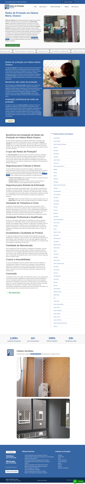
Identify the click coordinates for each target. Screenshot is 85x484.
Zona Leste (56, 163)
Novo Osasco (57, 222)
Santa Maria (56, 241)
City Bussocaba (57, 238)
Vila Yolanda (56, 200)
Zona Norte (56, 266)
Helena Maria (34, 37)
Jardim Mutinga (57, 141)
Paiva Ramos (57, 269)
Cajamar (60, 455)
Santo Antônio (57, 247)
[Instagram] (78, 2)
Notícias (67, 6)
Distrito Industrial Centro (59, 263)
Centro (8, 175)
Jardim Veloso (57, 260)
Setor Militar (56, 153)
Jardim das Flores (57, 320)
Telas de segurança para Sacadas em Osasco (36, 455)
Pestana (55, 326)
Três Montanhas (57, 276)
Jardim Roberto (57, 313)
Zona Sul (55, 210)
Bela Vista (56, 178)
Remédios (56, 182)
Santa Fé (56, 272)
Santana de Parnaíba (63, 468)
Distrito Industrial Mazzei (59, 166)
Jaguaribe (56, 257)
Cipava (55, 251)
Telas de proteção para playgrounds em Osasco (37, 460)
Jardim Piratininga (57, 310)
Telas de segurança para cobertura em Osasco (36, 464)
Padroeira (56, 225)
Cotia (59, 458)
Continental (56, 254)
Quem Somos (42, 6)
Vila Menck (56, 197)
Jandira (60, 464)
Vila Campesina (57, 194)
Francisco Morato (62, 460)
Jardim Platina (57, 160)
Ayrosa (55, 175)
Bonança (55, 285)
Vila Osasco (56, 204)
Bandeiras (56, 213)
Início (35, 6)
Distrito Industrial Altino (58, 304)
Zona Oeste (56, 279)
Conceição (56, 216)
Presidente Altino (57, 191)
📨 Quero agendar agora (13, 292)
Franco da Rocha (62, 461)
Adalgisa (55, 169)
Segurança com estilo (28, 51)
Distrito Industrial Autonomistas (60, 323)
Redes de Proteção (55, 6)
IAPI (54, 298)
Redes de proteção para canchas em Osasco (36, 472)
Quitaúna (56, 147)
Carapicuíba (61, 456)
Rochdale (56, 188)
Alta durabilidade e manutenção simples (45, 51)
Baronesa (56, 282)
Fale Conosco (74, 6)
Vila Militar (56, 156)
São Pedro (56, 150)
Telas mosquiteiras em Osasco (32, 469)
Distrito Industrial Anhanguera (60, 144)
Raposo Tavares (57, 232)
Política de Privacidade (12, 471)
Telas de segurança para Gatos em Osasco (35, 471)
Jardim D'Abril (57, 307)
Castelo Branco (57, 288)
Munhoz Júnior (57, 316)
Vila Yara (44, 173)
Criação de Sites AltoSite (42, 480)
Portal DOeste (57, 138)
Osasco (7, 39)
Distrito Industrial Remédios (60, 185)
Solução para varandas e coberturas (66, 51)
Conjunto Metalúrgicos (58, 219)
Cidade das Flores (57, 291)
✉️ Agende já (10, 121)
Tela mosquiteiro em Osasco (32, 468)
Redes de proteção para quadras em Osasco (36, 466)
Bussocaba (56, 235)
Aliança (55, 172)
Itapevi (59, 463)
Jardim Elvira (56, 301)
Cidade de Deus (57, 244)
